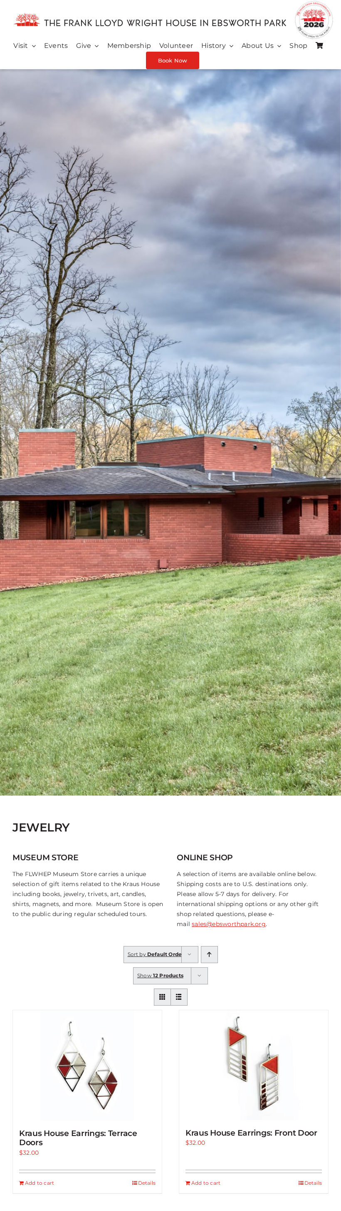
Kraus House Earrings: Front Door (251, 1133)
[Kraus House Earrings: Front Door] (253, 1065)
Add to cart (39, 1183)
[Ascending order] (209, 954)
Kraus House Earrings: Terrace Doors (78, 1138)
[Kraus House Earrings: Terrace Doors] (87, 1065)
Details (147, 1183)
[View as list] (179, 997)
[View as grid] (162, 997)
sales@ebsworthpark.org (229, 924)
